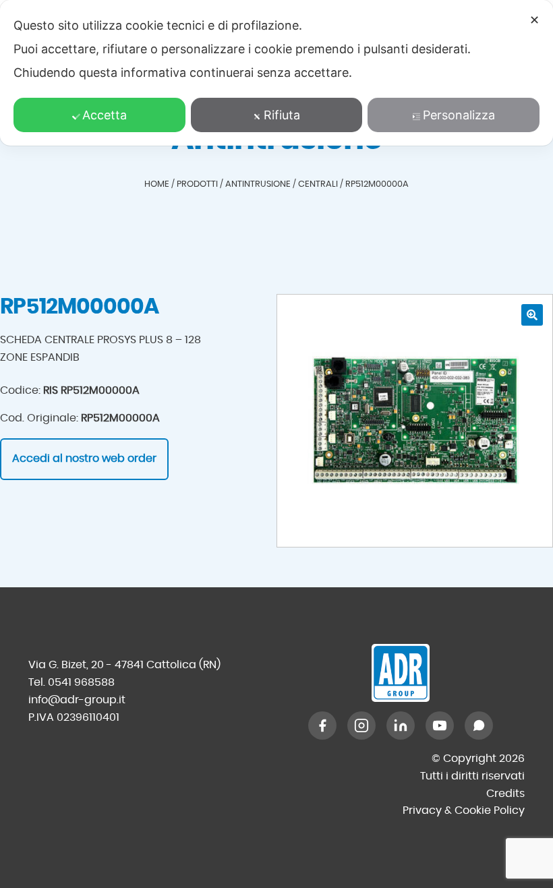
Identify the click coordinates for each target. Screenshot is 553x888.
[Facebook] (322, 725)
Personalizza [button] (459, 115)
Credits (505, 793)
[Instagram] (361, 725)
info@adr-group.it (76, 699)
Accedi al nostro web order (84, 458)
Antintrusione (258, 184)
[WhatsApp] (479, 725)
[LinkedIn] (400, 725)
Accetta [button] (104, 115)
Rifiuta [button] (282, 115)
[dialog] (276, 73)
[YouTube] (440, 725)
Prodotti (197, 184)
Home (156, 184)
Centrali (318, 184)
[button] (532, 315)
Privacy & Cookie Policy (464, 810)
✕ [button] (534, 20)
